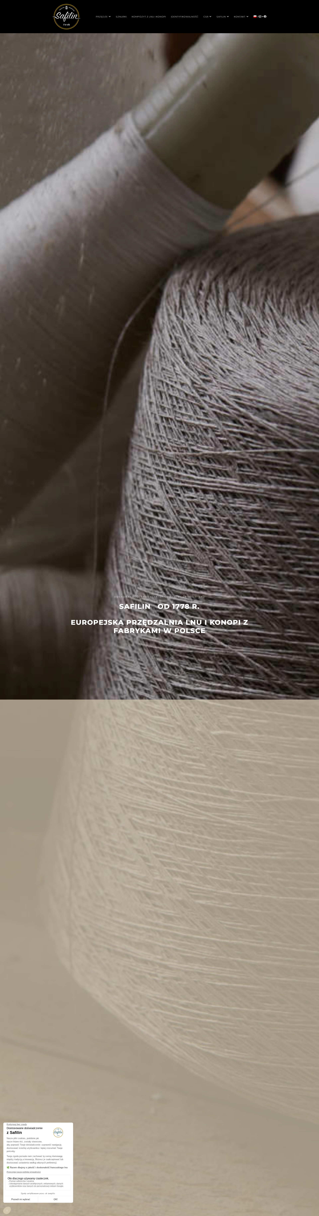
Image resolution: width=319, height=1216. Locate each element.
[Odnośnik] (66, 17)
